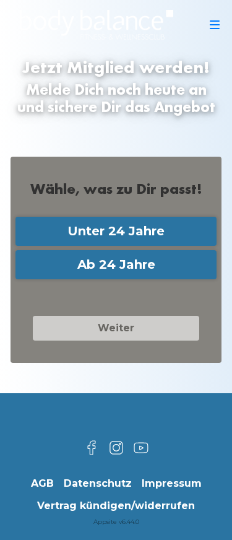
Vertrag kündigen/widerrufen (116, 506)
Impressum (172, 483)
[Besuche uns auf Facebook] (91, 448)
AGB (42, 483)
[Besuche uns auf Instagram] (116, 448)
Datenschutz (98, 483)
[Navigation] (214, 24)
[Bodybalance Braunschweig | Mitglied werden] (96, 25)
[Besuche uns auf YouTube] (141, 448)
